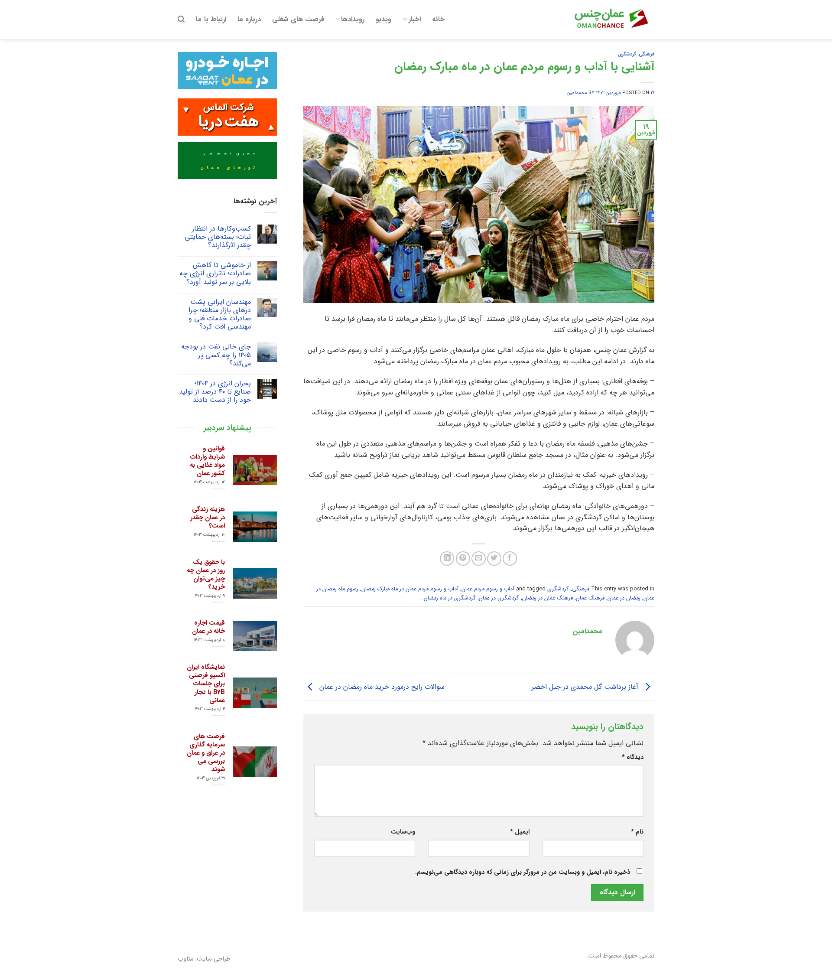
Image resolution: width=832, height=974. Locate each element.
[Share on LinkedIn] (447, 558)
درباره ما (249, 19)
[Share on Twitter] (494, 558)
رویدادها (352, 19)
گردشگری (627, 54)
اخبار (415, 19)
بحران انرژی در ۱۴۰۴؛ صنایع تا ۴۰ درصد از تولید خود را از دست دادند (215, 391)
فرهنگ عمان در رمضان (547, 598)
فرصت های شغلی (298, 19)
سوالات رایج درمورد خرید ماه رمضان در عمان (381, 686)
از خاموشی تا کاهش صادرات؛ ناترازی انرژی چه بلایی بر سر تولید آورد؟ (215, 273)
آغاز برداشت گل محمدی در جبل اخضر (586, 686)
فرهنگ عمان (590, 598)
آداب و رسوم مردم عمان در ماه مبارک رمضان (409, 589)
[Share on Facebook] (510, 558)
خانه (438, 19)
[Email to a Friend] (478, 558)
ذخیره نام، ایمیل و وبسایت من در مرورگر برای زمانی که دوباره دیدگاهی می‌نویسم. (522, 872)
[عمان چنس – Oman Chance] (611, 19)
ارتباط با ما (211, 19)
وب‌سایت (403, 832)
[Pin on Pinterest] (463, 558)
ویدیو (383, 19)
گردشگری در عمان (499, 598)
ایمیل (519, 832)
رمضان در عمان (624, 598)
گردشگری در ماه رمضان (450, 598)
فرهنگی (646, 54)
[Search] (181, 19)
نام (637, 832)
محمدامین (577, 93)
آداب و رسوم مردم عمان (488, 589)
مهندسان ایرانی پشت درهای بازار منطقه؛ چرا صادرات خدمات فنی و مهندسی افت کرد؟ (219, 314)
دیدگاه (633, 757)
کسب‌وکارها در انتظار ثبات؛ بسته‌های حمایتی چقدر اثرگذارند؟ (218, 237)
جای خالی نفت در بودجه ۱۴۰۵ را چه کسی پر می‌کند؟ (216, 355)
